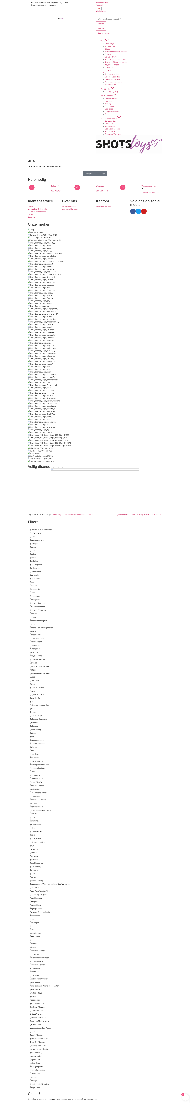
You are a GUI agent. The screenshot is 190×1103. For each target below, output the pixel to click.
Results (101, 28)
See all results (104, 33)
